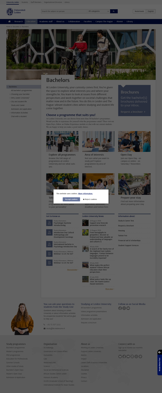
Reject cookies (91, 199)
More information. (85, 193)
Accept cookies (71, 199)
